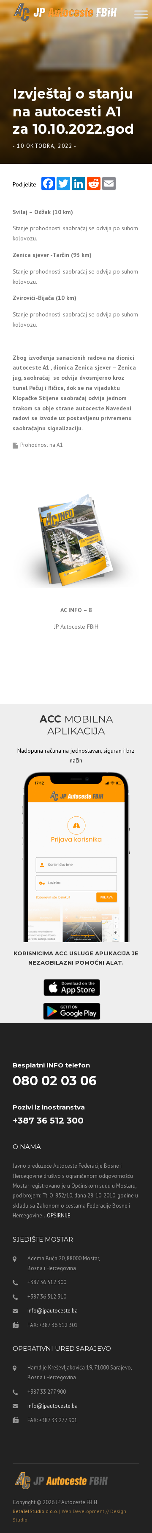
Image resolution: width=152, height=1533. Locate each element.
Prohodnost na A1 (41, 445)
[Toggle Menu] (141, 14)
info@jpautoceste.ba (52, 1310)
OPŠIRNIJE (59, 1215)
